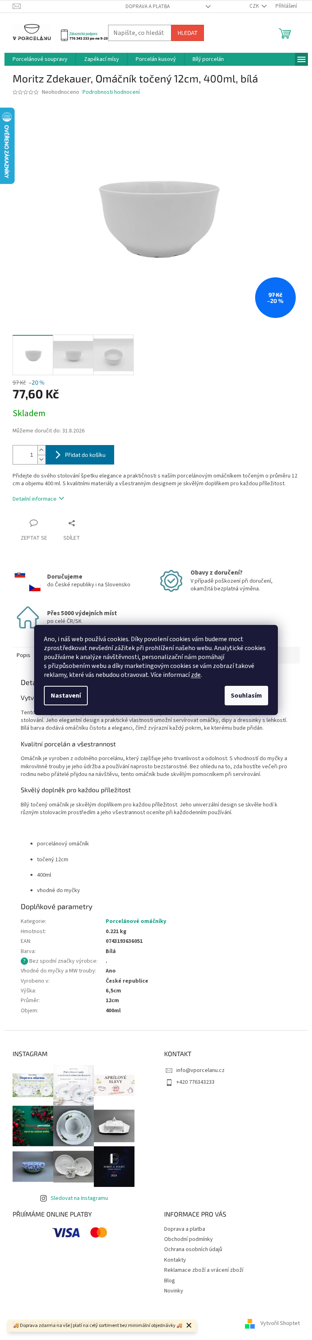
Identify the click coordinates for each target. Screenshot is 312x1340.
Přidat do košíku (85, 454)
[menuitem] (40, 59)
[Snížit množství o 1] (41, 459)
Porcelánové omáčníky (136, 921)
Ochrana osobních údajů (193, 1249)
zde (196, 674)
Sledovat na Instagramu (79, 1198)
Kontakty (175, 1260)
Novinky (173, 1291)
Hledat (187, 32)
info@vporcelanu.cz (200, 1070)
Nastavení (66, 695)
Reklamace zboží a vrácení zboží (203, 1270)
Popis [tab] (23, 655)
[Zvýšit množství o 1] (41, 450)
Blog (169, 1281)
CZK (254, 6)
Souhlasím (246, 695)
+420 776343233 (195, 1082)
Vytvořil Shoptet (280, 1323)
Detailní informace (34, 499)
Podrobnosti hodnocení (111, 92)
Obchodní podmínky (188, 1239)
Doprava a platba (148, 6)
